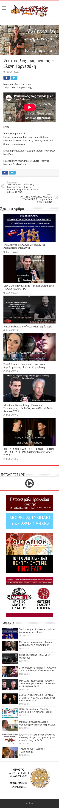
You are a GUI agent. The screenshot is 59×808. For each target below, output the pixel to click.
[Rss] (26, 803)
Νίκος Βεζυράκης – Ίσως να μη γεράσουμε (27, 326)
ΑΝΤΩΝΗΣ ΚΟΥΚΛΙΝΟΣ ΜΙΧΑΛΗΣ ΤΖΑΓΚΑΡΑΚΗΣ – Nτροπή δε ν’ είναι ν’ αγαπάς (36, 198)
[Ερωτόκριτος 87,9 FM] (29, 10)
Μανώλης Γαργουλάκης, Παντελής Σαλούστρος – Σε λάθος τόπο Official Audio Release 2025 (28, 408)
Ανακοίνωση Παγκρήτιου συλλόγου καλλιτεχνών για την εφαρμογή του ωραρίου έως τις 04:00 (37, 737)
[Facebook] (29, 803)
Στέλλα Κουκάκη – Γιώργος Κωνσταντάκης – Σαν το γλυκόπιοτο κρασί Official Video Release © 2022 (22, 187)
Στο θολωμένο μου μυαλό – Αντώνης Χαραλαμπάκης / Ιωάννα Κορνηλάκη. (24, 366)
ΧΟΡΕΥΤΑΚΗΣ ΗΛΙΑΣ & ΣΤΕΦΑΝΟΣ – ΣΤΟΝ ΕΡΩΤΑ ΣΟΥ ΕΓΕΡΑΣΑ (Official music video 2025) (28, 452)
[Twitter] (32, 803)
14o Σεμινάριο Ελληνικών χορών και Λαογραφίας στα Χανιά (24, 246)
